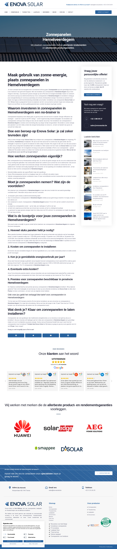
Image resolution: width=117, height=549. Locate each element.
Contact (70, 12)
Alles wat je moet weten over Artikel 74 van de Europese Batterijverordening (101, 142)
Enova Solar (8, 508)
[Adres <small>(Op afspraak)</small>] (10, 487)
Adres (19, 487)
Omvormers (46, 12)
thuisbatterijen (11, 510)
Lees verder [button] (12, 388)
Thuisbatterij (26, 12)
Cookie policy (109, 546)
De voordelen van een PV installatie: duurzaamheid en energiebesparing (100, 196)
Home (6, 12)
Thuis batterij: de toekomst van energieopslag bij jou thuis (100, 169)
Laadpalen (36, 12)
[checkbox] (4, 534)
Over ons (62, 12)
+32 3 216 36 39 (107, 4)
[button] (16, 335)
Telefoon (88, 487)
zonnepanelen (32, 508)
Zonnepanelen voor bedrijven (101, 150)
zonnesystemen (27, 515)
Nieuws (54, 12)
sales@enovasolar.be (96, 4)
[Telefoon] (83, 487)
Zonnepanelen (15, 12)
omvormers (8, 517)
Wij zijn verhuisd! (97, 204)
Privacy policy (102, 546)
